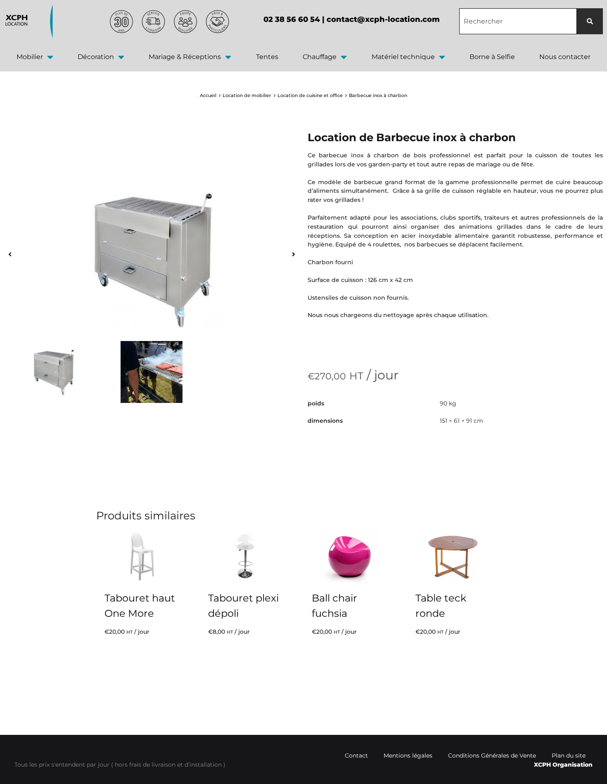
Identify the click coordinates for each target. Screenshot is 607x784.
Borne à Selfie (492, 57)
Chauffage (320, 57)
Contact (356, 755)
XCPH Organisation (563, 764)
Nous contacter (564, 57)
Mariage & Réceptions (185, 57)
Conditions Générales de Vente (492, 755)
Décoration (96, 57)
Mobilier (30, 57)
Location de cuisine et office (310, 95)
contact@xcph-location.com (383, 19)
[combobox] (518, 21)
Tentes (267, 57)
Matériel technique (403, 57)
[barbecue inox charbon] (151, 259)
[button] (10, 254)
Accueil (208, 95)
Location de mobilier (247, 95)
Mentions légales (408, 755)
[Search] (590, 21)
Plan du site (569, 755)
